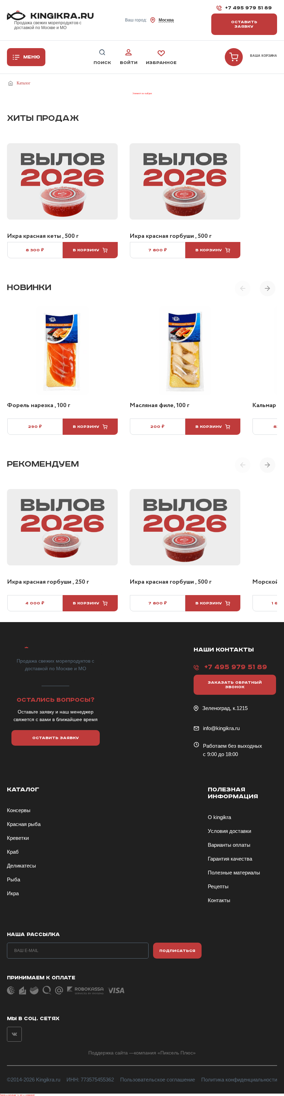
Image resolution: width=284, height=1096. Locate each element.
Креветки (18, 838)
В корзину (86, 250)
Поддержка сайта (108, 1052)
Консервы (18, 810)
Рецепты (218, 886)
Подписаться (177, 951)
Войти (128, 62)
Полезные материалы (234, 872)
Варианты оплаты (229, 845)
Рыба (13, 879)
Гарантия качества (230, 859)
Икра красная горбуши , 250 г (48, 582)
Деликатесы (21, 866)
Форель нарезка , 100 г (38, 406)
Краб (13, 852)
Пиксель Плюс (176, 1052)
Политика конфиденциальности (239, 1079)
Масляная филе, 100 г (159, 406)
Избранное (161, 62)
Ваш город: (149, 20)
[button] (267, 288)
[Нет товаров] (234, 57)
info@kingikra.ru (221, 728)
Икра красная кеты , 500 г (43, 236)
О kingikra (219, 817)
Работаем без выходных (232, 746)
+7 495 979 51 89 (248, 8)
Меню (31, 57)
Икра (13, 893)
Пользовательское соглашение (157, 1079)
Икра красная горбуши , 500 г (171, 236)
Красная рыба (24, 824)
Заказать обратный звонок (235, 684)
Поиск (102, 62)
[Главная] (12, 83)
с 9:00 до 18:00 (220, 754)
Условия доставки (229, 831)
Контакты (219, 900)
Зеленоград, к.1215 (225, 708)
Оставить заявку (244, 24)
